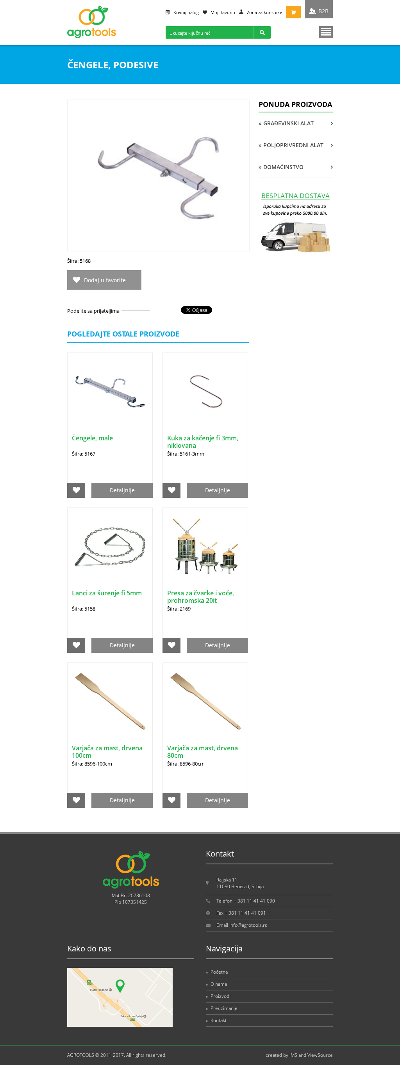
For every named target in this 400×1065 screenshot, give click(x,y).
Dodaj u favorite (105, 280)
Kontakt (216, 1020)
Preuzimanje (222, 1008)
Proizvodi (218, 996)
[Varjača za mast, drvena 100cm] (110, 701)
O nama (216, 984)
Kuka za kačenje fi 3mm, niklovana (202, 442)
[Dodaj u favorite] (76, 490)
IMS (293, 1055)
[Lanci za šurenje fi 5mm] (110, 546)
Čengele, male (92, 438)
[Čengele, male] (110, 391)
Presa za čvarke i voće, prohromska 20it (200, 597)
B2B (323, 11)
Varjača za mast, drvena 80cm (202, 752)
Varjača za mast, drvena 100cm (107, 752)
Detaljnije (122, 490)
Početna (217, 972)
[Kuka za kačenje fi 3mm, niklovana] (205, 391)
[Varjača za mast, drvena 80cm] (205, 701)
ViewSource (320, 1055)
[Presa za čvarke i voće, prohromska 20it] (205, 546)
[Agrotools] (91, 36)
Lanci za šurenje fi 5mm (107, 593)
